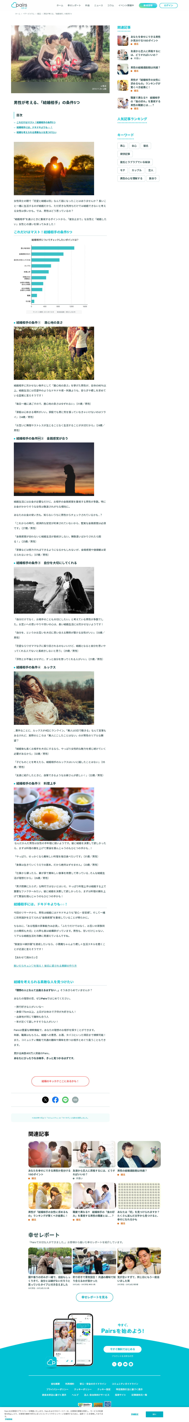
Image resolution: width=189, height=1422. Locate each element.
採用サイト (120, 1395)
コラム (110, 5)
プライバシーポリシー (57, 1389)
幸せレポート (74, 5)
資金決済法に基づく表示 (54, 1395)
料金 (87, 5)
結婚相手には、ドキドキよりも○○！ (35, 127)
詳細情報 (8, 1419)
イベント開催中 (126, 5)
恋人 (150, 170)
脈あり (153, 178)
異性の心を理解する (131, 178)
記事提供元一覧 (139, 1395)
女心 (134, 145)
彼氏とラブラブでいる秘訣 (135, 162)
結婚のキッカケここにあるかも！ (60, 1081)
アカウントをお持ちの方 (122, 1356)
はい (154, 1414)
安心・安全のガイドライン (93, 1384)
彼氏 (145, 145)
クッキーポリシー (83, 1389)
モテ (122, 170)
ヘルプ (75, 1395)
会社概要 (55, 1384)
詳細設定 (134, 1414)
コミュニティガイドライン (125, 1384)
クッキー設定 (104, 1389)
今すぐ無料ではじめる (122, 1349)
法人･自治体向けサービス (96, 1395)
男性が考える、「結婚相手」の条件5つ (58, 14)
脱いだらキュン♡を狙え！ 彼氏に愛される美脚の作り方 (45, 965)
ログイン (168, 5)
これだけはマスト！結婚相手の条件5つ (36, 122)
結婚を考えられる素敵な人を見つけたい (36, 132)
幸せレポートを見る (94, 1297)
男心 (122, 145)
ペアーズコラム (28, 14)
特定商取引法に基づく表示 (129, 1389)
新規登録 (148, 5)
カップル (137, 170)
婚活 (39, 14)
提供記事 (125, 154)
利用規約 (69, 1384)
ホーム (60, 5)
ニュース (98, 5)
